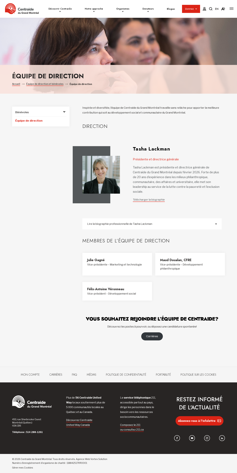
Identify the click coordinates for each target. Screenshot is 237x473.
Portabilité (163, 375)
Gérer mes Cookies (22, 467)
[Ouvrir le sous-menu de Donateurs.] (148, 12)
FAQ (74, 375)
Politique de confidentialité (126, 375)
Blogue (171, 9)
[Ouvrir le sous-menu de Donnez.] (196, 9)
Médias (91, 375)
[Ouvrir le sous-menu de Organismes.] (122, 12)
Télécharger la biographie (149, 199)
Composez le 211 (130, 424)
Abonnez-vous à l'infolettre (197, 421)
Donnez (189, 8)
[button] (231, 9)
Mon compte (30, 375)
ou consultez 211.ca (132, 429)
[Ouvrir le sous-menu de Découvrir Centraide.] (60, 12)
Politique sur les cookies (198, 375)
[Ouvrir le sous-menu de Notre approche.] (94, 12)
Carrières (152, 336)
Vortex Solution (98, 459)
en (216, 9)
